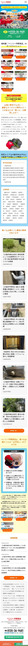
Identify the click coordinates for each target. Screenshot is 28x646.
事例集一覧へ (14, 430)
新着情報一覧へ (14, 577)
